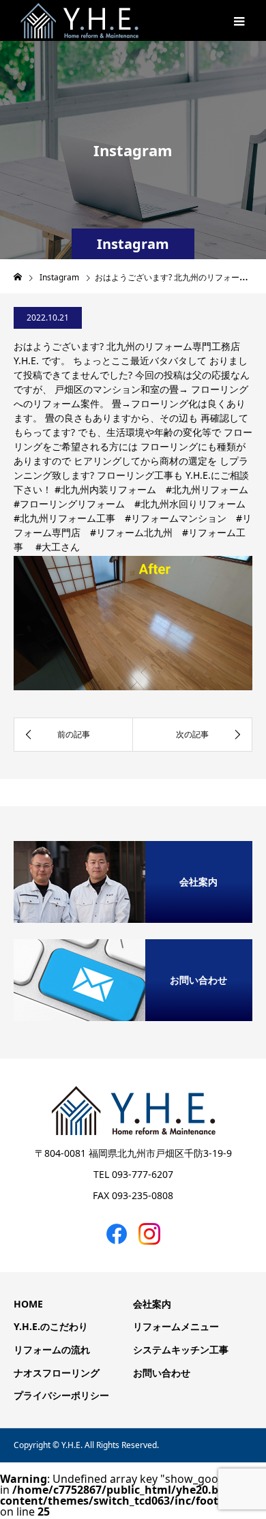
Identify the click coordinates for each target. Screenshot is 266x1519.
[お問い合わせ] (133, 944)
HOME (28, 1303)
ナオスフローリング (57, 1372)
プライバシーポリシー (61, 1395)
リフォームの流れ (52, 1349)
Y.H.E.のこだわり (51, 1326)
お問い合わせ (161, 1372)
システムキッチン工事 (180, 1349)
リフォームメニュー (176, 1326)
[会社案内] (133, 846)
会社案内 (152, 1303)
